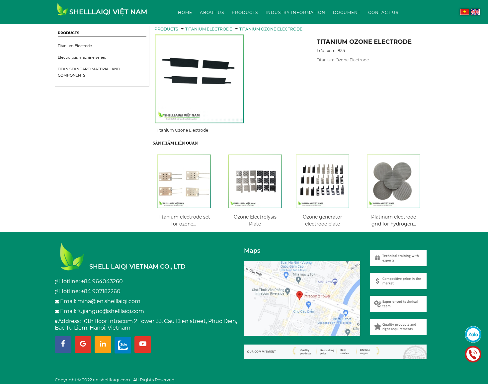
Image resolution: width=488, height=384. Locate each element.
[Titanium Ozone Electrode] (102, 12)
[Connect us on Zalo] (123, 344)
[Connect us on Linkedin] (103, 344)
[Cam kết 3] (401, 277)
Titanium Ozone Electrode (270, 29)
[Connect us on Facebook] (63, 344)
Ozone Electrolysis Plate (255, 220)
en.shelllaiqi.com (112, 379)
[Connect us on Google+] (83, 344)
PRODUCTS (68, 33)
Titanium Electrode (75, 46)
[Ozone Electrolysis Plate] (255, 181)
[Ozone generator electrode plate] (322, 181)
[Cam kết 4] (401, 254)
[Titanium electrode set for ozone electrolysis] (184, 181)
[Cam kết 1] (401, 323)
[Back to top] (481, 372)
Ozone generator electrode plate (322, 220)
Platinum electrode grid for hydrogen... (393, 220)
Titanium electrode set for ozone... (184, 220)
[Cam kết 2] (401, 300)
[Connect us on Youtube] (142, 344)
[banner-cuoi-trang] (338, 348)
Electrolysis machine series (82, 57)
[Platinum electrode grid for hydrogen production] (393, 181)
